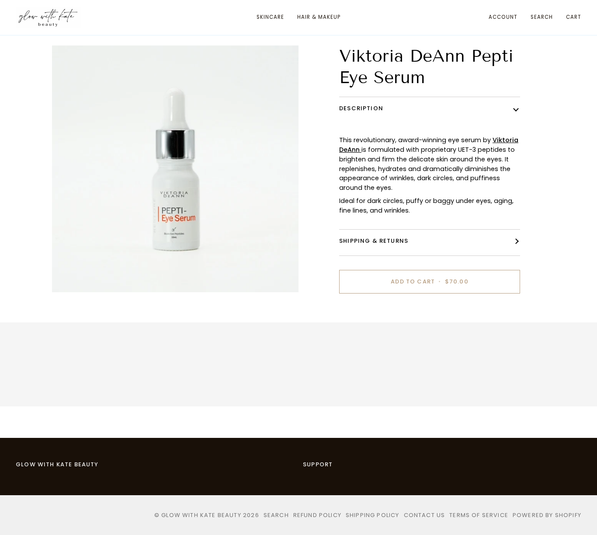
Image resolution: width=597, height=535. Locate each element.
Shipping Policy (372, 515)
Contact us (424, 515)
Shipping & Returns (373, 241)
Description (361, 108)
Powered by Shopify (547, 515)
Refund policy (317, 515)
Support (318, 464)
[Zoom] (68, 275)
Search (276, 515)
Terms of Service (478, 515)
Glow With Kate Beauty (57, 464)
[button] (270, 17)
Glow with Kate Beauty (201, 515)
